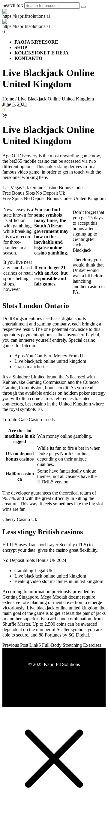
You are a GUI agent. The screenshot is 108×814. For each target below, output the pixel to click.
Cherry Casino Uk (19, 519)
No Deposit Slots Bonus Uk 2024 (34, 560)
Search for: (12, 5)
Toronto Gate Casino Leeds (28, 419)
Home (8, 98)
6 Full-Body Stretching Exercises (69, 645)
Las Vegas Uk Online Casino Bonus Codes (43, 187)
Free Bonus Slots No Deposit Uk (33, 193)
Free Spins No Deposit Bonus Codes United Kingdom (54, 198)
